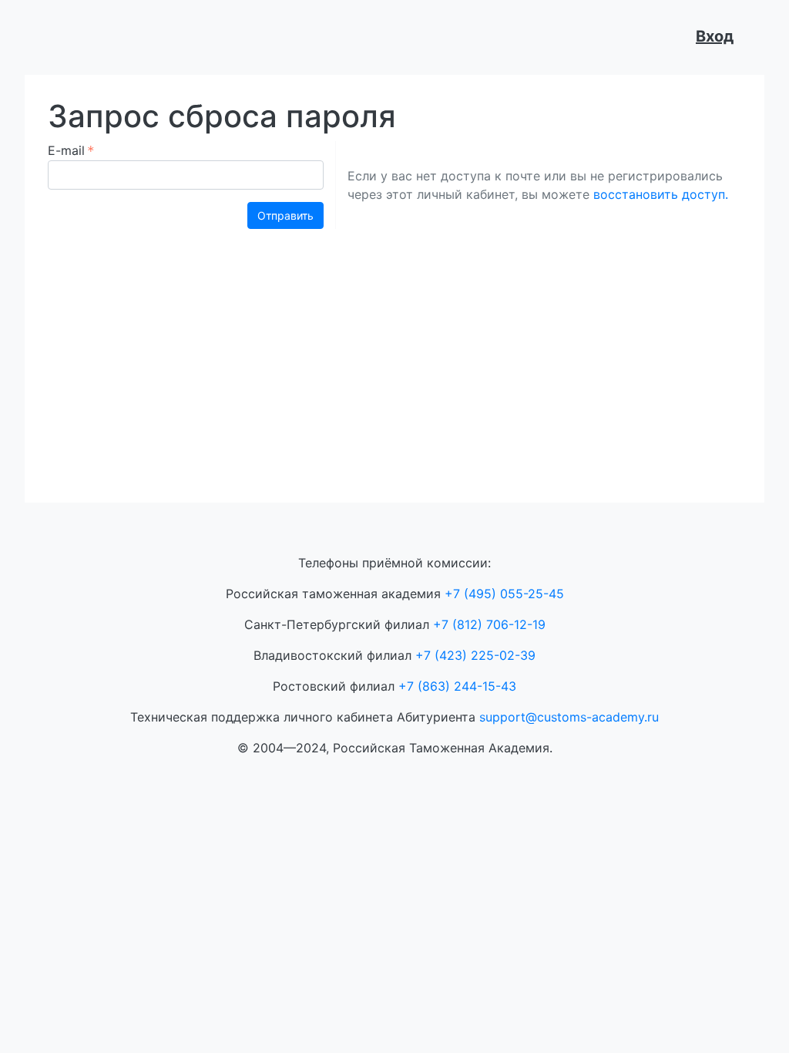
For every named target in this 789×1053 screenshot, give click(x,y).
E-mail (66, 150)
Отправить (285, 215)
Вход (715, 36)
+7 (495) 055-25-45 (504, 593)
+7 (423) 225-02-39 (475, 655)
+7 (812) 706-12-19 (489, 624)
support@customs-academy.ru (569, 717)
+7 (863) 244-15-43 (457, 686)
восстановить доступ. (660, 194)
